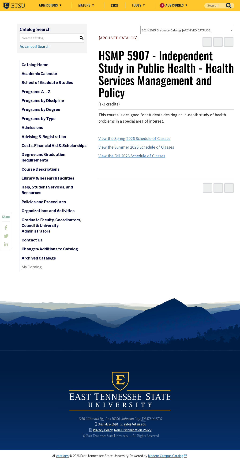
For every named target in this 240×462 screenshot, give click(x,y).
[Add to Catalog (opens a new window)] (207, 42)
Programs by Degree (41, 109)
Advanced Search (34, 46)
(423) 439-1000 (108, 424)
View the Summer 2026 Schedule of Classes (136, 147)
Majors (85, 5)
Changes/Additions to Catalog (50, 249)
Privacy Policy (103, 430)
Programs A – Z (36, 92)
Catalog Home (35, 65)
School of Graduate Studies (47, 82)
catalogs (62, 456)
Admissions (49, 5)
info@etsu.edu (135, 424)
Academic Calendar (39, 73)
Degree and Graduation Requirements (43, 157)
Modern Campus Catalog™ (167, 456)
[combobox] (187, 30)
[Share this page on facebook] (6, 227)
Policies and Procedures (44, 202)
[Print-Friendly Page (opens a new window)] (218, 42)
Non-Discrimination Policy (132, 430)
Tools (137, 5)
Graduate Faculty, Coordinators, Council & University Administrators (51, 225)
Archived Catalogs (39, 258)
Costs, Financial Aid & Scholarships (54, 145)
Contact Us (32, 240)
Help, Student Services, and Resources (47, 190)
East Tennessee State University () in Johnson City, (120, 390)
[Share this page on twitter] (6, 236)
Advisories (173, 5)
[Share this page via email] (6, 244)
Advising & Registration (44, 137)
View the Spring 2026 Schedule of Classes (134, 138)
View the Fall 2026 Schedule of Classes (131, 156)
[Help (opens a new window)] (228, 42)
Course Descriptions (41, 169)
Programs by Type (39, 118)
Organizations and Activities (48, 211)
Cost (115, 5)
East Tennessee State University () (14, 5)
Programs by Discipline (43, 100)
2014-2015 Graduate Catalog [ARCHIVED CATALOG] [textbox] (176, 30)
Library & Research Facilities (48, 178)
